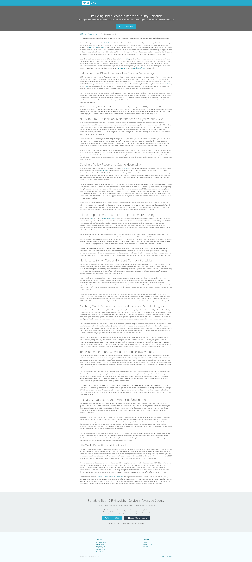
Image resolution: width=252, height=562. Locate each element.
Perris (92, 218)
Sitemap (145, 546)
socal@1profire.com (139, 68)
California (99, 539)
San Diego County (100, 549)
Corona (169, 84)
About (145, 542)
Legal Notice (168, 556)
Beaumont (105, 218)
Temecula (103, 47)
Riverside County (100, 546)
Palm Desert (126, 168)
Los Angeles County (101, 542)
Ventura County (100, 551)
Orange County (100, 544)
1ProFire (146, 539)
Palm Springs (93, 47)
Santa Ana (107, 43)
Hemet (118, 61)
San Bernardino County (102, 548)
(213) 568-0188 (126, 26)
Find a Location (147, 544)
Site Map (161, 556)
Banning (112, 218)
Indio (86, 86)
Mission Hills (103, 171)
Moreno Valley (124, 59)
